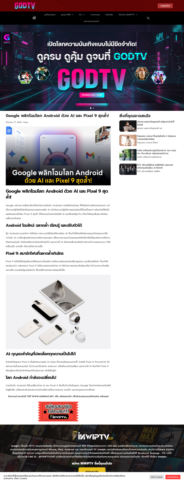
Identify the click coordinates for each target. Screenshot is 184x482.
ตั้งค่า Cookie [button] (156, 477)
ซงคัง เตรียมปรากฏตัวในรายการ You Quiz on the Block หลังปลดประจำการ (156, 152)
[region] (92, 68)
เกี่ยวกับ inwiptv (127, 14)
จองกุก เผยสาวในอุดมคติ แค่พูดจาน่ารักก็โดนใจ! (155, 123)
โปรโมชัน (109, 14)
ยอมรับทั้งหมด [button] (173, 477)
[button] (148, 18)
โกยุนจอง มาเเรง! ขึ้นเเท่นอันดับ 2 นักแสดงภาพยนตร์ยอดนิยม (156, 137)
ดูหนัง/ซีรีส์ (66, 14)
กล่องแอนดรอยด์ (91, 21)
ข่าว (80, 14)
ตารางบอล (95, 14)
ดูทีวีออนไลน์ (49, 14)
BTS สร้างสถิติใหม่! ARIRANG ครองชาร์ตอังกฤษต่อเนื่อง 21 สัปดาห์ (155, 166)
